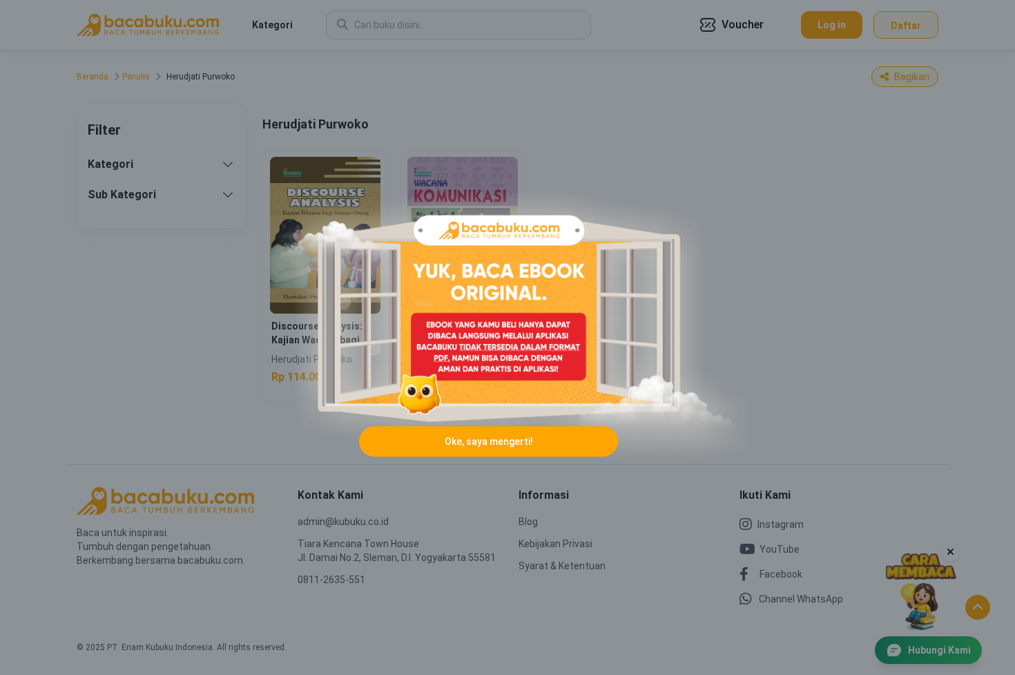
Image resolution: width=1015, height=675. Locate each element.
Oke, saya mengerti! (489, 441)
